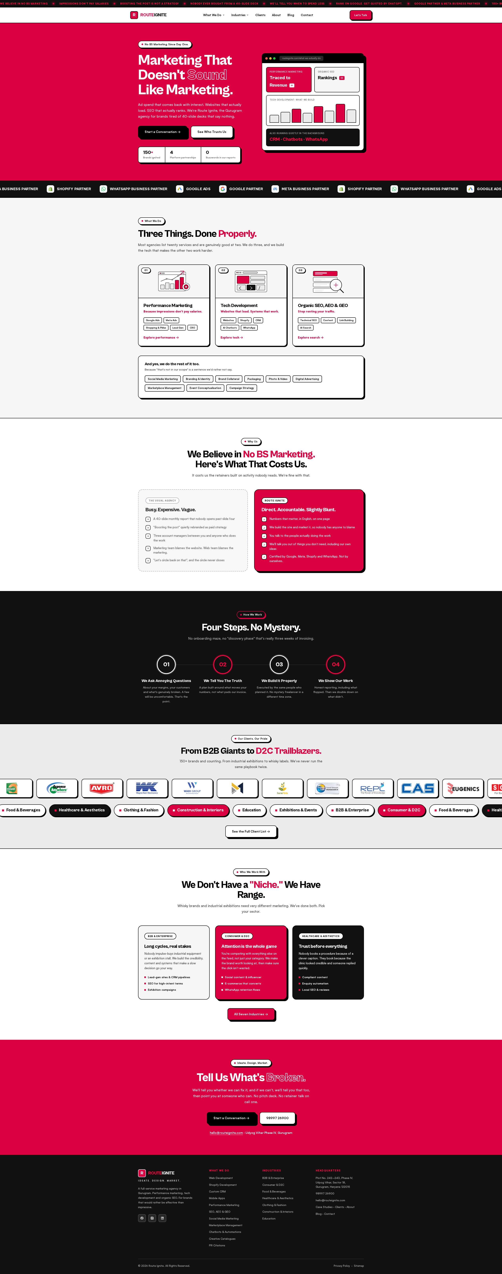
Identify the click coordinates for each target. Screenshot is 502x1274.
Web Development (221, 1178)
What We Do (212, 15)
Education (269, 1218)
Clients (260, 15)
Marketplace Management (225, 1225)
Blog (290, 15)
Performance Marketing (224, 1205)
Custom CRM (217, 1191)
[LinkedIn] (162, 1218)
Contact (307, 15)
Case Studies (324, 1207)
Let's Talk (360, 15)
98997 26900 (277, 1118)
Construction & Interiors (277, 1211)
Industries (238, 15)
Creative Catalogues (222, 1238)
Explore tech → (232, 337)
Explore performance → (161, 337)
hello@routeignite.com (226, 1133)
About (276, 15)
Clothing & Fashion (274, 1205)
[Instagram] (152, 1218)
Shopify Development (223, 1184)
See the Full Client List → (251, 831)
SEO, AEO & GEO (219, 1211)
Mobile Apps (217, 1198)
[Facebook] (142, 1218)
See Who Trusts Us (211, 132)
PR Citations (217, 1245)
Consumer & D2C (273, 1184)
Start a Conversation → (163, 132)
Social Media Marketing (224, 1218)
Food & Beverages (274, 1191)
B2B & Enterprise (273, 1178)
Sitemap (359, 1265)
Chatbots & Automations (225, 1231)
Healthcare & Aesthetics (277, 1198)
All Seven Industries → (251, 1014)
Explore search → (311, 337)
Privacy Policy (342, 1265)
